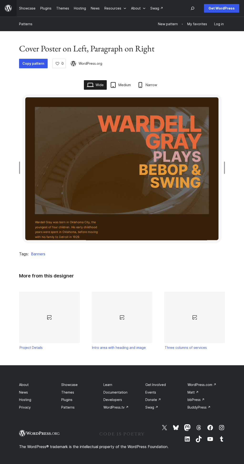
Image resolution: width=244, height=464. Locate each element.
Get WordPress (221, 8)
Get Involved (155, 385)
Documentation (115, 392)
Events (150, 392)
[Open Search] (192, 8)
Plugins (66, 400)
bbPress (196, 400)
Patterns (25, 24)
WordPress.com (202, 385)
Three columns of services (186, 348)
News (23, 392)
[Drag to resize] (20, 168)
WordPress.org (90, 63)
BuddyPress (199, 407)
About (24, 385)
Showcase (69, 385)
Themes (67, 392)
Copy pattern (33, 63)
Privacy (25, 407)
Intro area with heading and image (119, 348)
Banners (38, 254)
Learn (107, 385)
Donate (153, 400)
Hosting (25, 400)
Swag (151, 407)
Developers (112, 400)
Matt (193, 392)
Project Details (31, 348)
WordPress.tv (116, 407)
